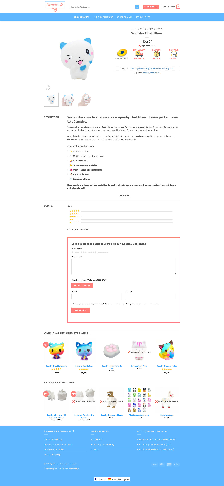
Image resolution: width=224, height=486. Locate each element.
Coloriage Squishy (52, 454)
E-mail (129, 291)
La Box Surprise (103, 17)
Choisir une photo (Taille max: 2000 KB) (88, 280)
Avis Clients (143, 17)
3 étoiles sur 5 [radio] (83, 252)
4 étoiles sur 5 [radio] (91, 252)
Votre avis (76, 257)
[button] (151, 7)
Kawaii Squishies (136, 69)
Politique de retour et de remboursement (156, 439)
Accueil (134, 28)
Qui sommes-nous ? (53, 439)
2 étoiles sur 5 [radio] (76, 252)
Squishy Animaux (156, 28)
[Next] (105, 58)
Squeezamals (124, 17)
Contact (94, 449)
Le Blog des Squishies (54, 449)
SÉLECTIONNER (82, 285)
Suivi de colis (96, 439)
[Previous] (48, 58)
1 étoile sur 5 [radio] (72, 252)
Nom (74, 291)
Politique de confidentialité (69, 468)
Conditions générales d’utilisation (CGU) (155, 449)
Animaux (146, 73)
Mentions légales (50, 468)
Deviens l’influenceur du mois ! (58, 444)
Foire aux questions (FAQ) (102, 444)
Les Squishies (81, 17)
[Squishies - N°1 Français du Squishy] (55, 6)
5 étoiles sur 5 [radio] (102, 252)
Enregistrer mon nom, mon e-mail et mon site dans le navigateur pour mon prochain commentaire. (116, 304)
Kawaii (157, 73)
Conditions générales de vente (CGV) (154, 444)
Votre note (76, 248)
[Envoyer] (137, 7)
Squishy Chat (168, 69)
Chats (152, 73)
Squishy (143, 28)
